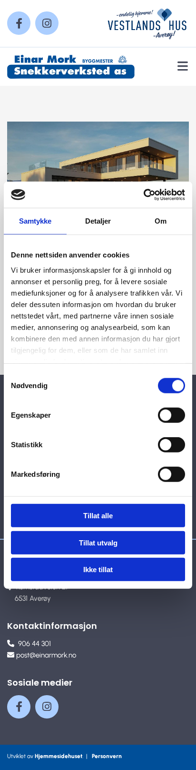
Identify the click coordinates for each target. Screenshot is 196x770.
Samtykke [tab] (35, 221)
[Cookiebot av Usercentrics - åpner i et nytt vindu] (143, 194)
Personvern (107, 756)
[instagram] (47, 23)
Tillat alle (98, 516)
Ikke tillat (98, 569)
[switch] (171, 415)
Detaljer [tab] (98, 221)
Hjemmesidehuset (58, 756)
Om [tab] (161, 221)
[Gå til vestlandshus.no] (147, 23)
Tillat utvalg (98, 542)
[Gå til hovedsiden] (73, 67)
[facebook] (18, 23)
